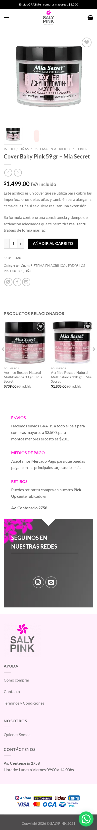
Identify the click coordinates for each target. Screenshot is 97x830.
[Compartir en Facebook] (17, 282)
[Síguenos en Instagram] (38, 582)
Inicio (9, 149)
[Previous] (11, 79)
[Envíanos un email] (51, 582)
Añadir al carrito (53, 243)
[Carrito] (90, 17)
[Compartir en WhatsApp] (8, 282)
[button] (86, 818)
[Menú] (7, 17)
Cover (82, 149)
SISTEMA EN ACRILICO (52, 149)
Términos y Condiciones (24, 703)
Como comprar (16, 680)
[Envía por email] (26, 282)
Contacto (12, 691)
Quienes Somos (17, 734)
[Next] (85, 79)
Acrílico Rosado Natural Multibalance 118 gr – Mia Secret (71, 377)
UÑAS (24, 149)
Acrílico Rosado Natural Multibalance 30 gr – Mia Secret (23, 377)
